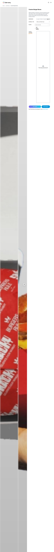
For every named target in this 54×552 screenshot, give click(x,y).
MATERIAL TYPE (31, 21)
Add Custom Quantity (37, 28)
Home (4, 5)
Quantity (30, 24)
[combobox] (35, 24)
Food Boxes (8, 5)
